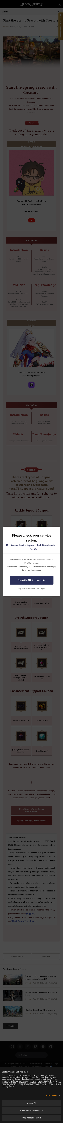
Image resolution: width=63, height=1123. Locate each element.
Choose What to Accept (30, 1110)
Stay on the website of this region (31, 588)
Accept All (31, 1103)
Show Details (51, 1095)
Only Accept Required (31, 1118)
